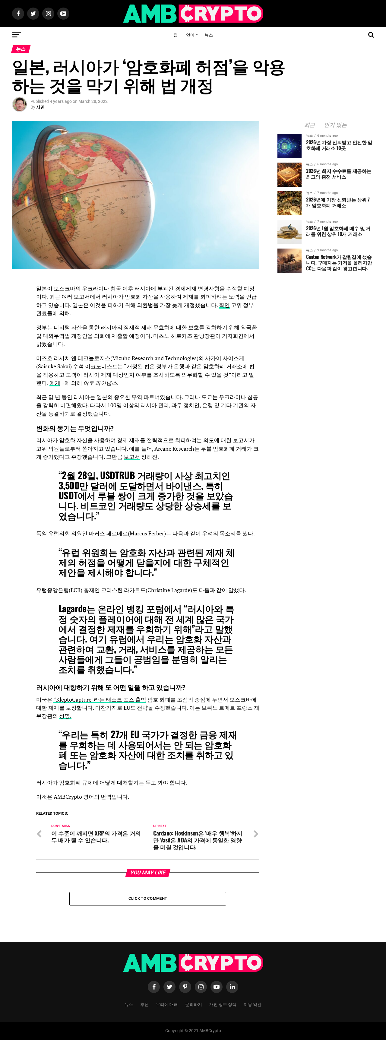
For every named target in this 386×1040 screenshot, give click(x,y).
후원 (144, 1004)
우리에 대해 (167, 1004)
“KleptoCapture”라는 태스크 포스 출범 (99, 699)
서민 (40, 107)
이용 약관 (252, 1004)
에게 (54, 382)
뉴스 (208, 34)
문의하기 (193, 1004)
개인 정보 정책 (222, 1004)
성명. (65, 715)
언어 (190, 34)
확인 (224, 305)
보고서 (132, 456)
